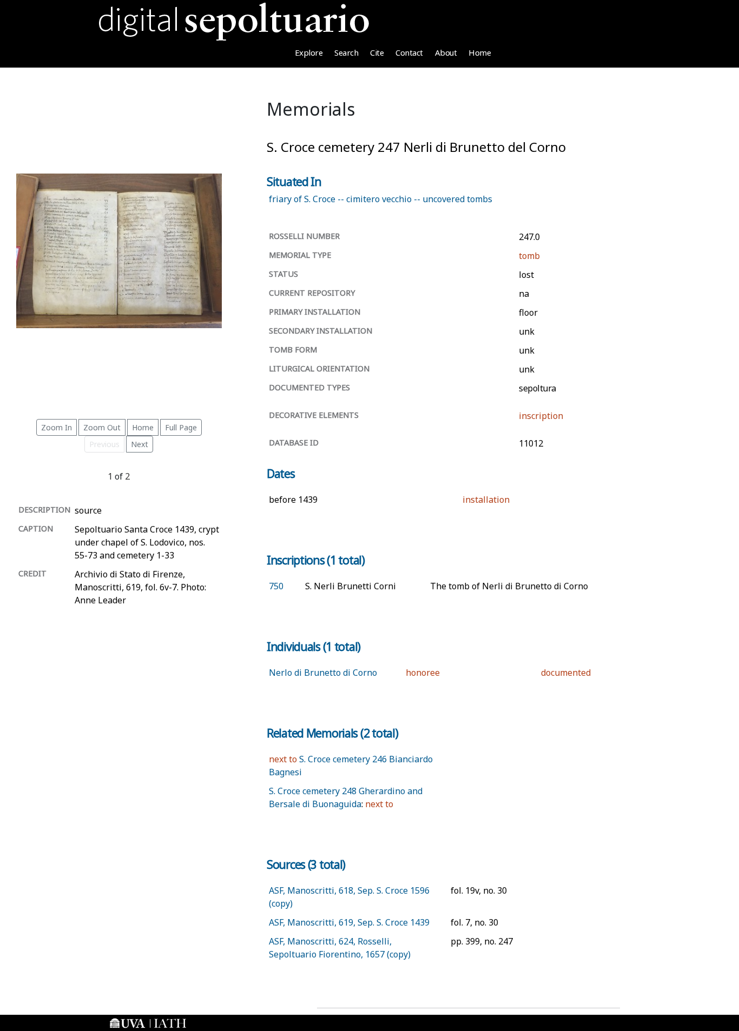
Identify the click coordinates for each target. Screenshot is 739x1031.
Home (480, 52)
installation (486, 499)
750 (276, 586)
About (446, 52)
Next (139, 444)
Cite (377, 52)
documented (566, 673)
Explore (309, 52)
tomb (529, 256)
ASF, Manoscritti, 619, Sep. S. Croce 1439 (349, 922)
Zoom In (56, 427)
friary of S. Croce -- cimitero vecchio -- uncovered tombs (380, 199)
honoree (423, 673)
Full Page (181, 427)
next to (283, 759)
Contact (409, 52)
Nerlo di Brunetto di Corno (323, 673)
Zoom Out (102, 427)
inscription (541, 416)
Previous (104, 444)
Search (346, 52)
